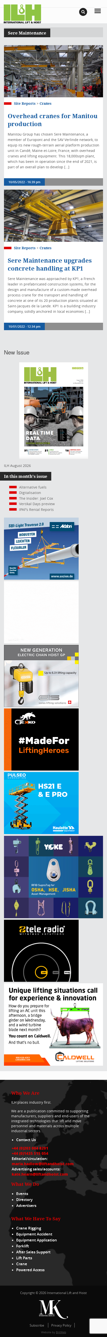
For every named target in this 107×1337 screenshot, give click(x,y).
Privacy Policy (61, 1325)
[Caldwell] (53, 1064)
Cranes (46, 103)
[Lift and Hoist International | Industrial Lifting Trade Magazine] (22, 13)
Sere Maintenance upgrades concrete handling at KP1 (50, 264)
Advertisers (26, 1205)
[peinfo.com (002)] (41, 641)
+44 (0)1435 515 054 (30, 1153)
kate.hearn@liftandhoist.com (40, 1174)
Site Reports (25, 103)
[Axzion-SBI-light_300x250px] (41, 578)
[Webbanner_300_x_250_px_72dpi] (41, 980)
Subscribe (37, 1325)
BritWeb (61, 1332)
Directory (24, 1199)
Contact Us (26, 1139)
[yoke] (53, 917)
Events (22, 1193)
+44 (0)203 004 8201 (30, 1148)
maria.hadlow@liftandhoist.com (43, 1163)
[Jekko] (41, 769)
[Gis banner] (41, 705)
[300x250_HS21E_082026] (41, 832)
